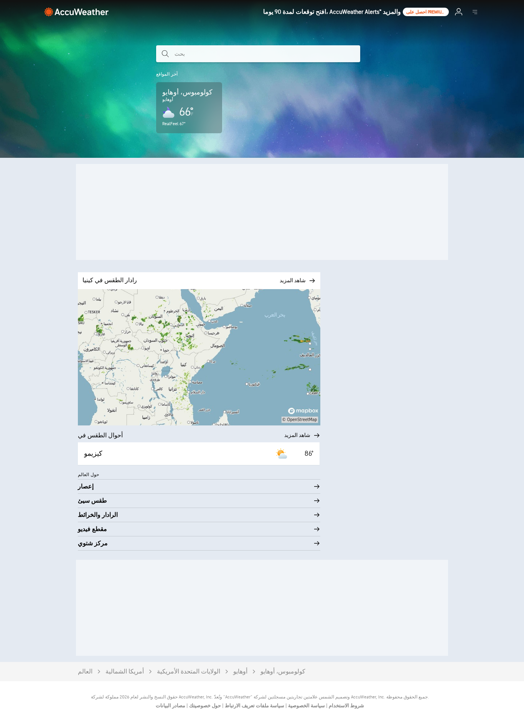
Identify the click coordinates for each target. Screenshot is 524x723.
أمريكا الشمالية (124, 671)
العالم (85, 671)
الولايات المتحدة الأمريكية (188, 671)
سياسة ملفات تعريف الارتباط (254, 706)
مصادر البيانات (170, 706)
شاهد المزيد (297, 435)
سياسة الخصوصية (306, 706)
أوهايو (240, 671)
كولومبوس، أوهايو (282, 671)
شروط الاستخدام (346, 706)
